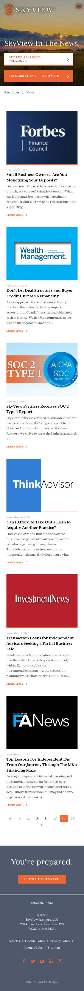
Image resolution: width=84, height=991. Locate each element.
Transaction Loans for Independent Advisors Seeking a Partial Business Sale (40, 643)
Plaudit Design (47, 982)
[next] (41, 825)
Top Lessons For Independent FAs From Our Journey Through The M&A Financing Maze (41, 765)
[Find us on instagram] (60, 962)
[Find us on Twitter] (33, 962)
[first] (10, 818)
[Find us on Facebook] (24, 962)
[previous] (20, 818)
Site (29, 982)
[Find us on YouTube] (42, 962)
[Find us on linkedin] (51, 962)
